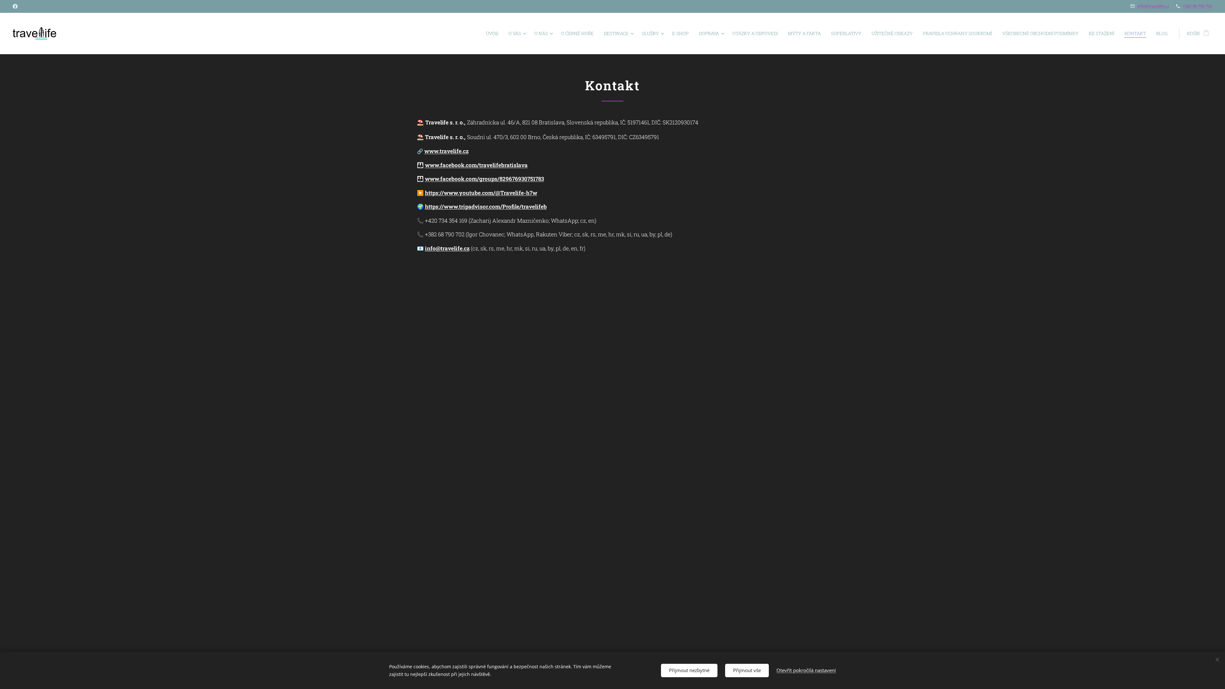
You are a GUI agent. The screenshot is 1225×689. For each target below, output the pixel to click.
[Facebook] (15, 6)
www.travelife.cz (446, 151)
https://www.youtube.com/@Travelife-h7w (481, 192)
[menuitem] (493, 33)
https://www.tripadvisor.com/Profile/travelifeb (486, 206)
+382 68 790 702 (1197, 6)
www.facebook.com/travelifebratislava (476, 165)
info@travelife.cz (1153, 6)
